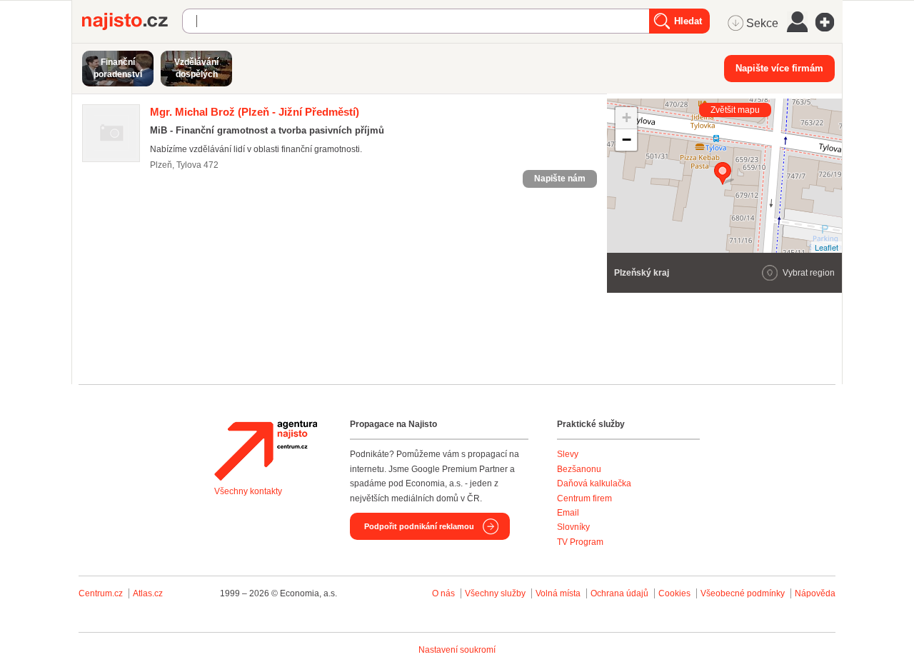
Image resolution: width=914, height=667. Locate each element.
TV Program (580, 542)
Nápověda (815, 593)
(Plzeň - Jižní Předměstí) (254, 112)
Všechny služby (496, 593)
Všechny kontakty (248, 491)
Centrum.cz (101, 593)
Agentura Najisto (265, 451)
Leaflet (826, 247)
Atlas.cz (148, 593)
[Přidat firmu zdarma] (829, 22)
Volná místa (558, 593)
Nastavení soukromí (457, 650)
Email (568, 513)
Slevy (567, 454)
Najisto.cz (132, 21)
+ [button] (626, 117)
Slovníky (573, 527)
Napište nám (560, 179)
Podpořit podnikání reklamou (419, 526)
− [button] (626, 140)
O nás (443, 593)
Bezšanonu (579, 469)
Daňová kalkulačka (594, 483)
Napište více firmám (779, 68)
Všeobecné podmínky (742, 593)
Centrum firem (584, 498)
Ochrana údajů (619, 593)
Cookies (674, 593)
